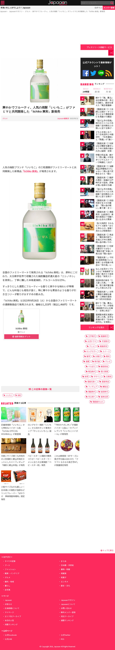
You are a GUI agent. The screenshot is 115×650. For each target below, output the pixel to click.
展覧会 (105, 386)
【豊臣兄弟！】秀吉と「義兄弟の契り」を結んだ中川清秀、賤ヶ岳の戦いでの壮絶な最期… (104, 239)
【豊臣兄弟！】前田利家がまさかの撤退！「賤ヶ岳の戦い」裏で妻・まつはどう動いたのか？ (104, 205)
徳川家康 (104, 371)
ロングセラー (91, 351)
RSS (108, 73)
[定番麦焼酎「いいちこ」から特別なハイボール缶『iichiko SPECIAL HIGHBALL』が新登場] (13, 415)
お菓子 (98, 356)
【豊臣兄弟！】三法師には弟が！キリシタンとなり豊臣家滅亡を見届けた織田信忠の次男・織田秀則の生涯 (104, 115)
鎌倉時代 (92, 391)
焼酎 (19, 395)
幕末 (108, 356)
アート (7, 565)
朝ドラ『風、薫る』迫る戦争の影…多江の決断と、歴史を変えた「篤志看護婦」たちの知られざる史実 (104, 104)
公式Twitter (93, 73)
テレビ (108, 361)
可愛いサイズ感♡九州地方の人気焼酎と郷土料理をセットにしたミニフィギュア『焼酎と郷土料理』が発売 (13, 460)
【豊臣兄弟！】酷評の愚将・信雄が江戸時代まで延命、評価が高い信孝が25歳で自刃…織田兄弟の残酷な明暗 (105, 183)
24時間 (86, 90)
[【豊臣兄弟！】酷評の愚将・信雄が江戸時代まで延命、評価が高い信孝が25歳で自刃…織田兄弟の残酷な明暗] (87, 181)
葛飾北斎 (104, 396)
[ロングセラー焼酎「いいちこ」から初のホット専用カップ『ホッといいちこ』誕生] (40, 415)
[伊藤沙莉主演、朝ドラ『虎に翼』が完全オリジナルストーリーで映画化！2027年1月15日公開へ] (87, 158)
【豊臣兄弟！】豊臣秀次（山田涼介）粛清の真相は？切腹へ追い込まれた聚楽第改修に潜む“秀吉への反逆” (104, 218)
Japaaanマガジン (16, 11)
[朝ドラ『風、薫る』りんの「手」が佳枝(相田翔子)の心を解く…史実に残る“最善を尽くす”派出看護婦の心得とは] (87, 306)
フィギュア (92, 386)
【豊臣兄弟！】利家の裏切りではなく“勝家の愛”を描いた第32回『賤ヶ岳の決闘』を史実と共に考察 (105, 252)
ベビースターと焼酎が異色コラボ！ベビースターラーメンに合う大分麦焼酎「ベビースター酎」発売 (39, 460)
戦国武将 (103, 346)
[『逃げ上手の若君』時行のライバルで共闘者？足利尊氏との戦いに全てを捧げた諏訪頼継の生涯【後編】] (87, 192)
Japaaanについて (68, 604)
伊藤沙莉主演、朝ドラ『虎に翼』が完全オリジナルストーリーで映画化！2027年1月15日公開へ (105, 159)
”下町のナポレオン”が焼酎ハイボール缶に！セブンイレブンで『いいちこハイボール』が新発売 (66, 429)
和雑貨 (63, 573)
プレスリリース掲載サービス (99, 47)
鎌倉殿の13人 (98, 401)
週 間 (97, 90)
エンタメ (64, 581)
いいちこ (9, 395)
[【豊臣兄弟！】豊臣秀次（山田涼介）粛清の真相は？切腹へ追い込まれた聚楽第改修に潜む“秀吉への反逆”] (87, 215)
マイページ (9, 612)
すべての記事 (10, 561)
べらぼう (92, 366)
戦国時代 (104, 336)
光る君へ (92, 396)
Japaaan (57, 2)
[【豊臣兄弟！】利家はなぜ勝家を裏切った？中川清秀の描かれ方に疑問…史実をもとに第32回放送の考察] (87, 146)
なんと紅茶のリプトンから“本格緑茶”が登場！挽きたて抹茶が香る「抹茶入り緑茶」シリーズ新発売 (104, 273)
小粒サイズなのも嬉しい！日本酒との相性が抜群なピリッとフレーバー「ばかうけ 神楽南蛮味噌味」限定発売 (13, 493)
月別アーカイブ (67, 616)
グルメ (27, 11)
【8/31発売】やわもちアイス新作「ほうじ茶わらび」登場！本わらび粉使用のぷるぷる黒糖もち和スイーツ (105, 229)
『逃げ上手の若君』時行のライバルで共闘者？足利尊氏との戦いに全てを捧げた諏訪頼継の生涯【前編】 (104, 126)
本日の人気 (9, 620)
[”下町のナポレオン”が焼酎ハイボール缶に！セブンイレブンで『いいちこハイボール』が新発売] (66, 415)
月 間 (108, 90)
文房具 (108, 376)
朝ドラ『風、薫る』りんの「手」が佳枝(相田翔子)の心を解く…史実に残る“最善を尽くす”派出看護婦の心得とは (104, 309)
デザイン (97, 376)
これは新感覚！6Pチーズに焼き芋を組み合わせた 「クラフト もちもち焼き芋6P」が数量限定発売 (66, 460)
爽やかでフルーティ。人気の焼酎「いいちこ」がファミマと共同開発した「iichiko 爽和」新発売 (68, 11)
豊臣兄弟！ (91, 381)
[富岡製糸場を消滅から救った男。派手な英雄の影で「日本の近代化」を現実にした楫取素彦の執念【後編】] (87, 318)
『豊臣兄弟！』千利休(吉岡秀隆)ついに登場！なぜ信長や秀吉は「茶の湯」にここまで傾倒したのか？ (104, 263)
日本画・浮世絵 (67, 565)
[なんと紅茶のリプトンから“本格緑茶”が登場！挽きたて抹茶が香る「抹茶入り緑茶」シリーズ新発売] (87, 272)
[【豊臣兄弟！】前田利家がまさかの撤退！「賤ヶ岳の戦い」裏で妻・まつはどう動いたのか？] (87, 203)
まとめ (63, 561)
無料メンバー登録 (68, 612)
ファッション (10, 569)
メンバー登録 (108, 7)
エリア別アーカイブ (13, 616)
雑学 (88, 356)
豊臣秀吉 (105, 381)
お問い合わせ (66, 608)
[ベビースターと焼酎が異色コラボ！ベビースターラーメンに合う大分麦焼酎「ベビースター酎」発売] (40, 446)
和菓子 (63, 577)
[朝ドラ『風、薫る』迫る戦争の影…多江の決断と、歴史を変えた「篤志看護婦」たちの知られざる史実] (87, 101)
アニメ (92, 346)
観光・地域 (9, 581)
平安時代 (105, 341)
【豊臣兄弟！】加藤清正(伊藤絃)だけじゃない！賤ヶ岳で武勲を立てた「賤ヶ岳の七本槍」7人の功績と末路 (104, 172)
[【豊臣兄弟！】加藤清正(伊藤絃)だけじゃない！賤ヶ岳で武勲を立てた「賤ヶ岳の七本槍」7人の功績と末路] (87, 169)
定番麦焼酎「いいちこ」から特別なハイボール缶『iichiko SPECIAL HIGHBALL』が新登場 (13, 429)
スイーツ (106, 351)
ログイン (98, 7)
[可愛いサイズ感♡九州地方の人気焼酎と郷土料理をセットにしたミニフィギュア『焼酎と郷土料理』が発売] (13, 446)
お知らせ (8, 604)
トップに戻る (108, 550)
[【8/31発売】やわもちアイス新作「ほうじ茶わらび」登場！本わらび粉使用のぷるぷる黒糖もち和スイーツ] (87, 226)
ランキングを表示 (96, 327)
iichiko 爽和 (21, 328)
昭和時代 (104, 391)
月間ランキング (11, 624)
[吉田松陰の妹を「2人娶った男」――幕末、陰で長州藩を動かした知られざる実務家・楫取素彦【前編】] (87, 283)
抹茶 (86, 376)
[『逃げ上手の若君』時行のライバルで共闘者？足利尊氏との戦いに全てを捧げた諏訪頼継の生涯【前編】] (87, 124)
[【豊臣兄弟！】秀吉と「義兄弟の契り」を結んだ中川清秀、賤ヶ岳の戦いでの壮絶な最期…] (87, 238)
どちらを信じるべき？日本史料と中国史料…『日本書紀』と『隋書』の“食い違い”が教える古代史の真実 (104, 138)
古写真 (7, 589)
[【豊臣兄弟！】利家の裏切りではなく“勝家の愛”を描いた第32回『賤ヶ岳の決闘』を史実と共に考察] (87, 249)
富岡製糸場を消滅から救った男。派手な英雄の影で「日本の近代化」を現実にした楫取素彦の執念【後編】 (104, 320)
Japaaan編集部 (63, 118)
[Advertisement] (40, 36)
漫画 (87, 361)
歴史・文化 (65, 585)
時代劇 (97, 361)
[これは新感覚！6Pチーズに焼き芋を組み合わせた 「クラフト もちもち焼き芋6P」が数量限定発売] (66, 446)
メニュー (2, 3)
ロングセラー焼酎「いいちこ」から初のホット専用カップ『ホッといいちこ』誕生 (39, 429)
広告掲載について (12, 608)
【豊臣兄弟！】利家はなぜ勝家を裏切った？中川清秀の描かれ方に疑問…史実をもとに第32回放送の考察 (105, 149)
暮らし (7, 585)
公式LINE (101, 73)
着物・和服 (65, 569)
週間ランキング (67, 620)
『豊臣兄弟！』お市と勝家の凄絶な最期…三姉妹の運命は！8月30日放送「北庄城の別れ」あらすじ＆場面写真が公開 (104, 299)
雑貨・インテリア (12, 573)
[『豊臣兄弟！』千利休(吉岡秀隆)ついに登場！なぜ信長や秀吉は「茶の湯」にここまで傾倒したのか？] (87, 260)
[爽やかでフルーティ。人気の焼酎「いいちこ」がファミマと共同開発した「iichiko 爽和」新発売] (40, 80)
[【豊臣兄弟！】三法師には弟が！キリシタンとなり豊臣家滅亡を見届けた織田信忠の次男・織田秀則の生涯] (87, 112)
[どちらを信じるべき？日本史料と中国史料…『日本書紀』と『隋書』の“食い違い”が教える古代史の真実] (87, 135)
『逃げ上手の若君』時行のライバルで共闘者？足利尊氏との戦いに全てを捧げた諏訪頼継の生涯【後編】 (104, 195)
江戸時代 (92, 336)
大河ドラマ (91, 341)
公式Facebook (86, 73)
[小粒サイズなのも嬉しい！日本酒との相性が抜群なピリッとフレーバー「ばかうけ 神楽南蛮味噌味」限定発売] (13, 477)
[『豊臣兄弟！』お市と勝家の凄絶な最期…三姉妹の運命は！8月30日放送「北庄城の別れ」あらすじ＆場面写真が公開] (87, 295)
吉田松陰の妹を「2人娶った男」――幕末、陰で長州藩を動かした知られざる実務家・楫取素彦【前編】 (104, 286)
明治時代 (92, 371)
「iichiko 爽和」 (30, 171)
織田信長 (104, 366)
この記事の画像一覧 (41, 389)
